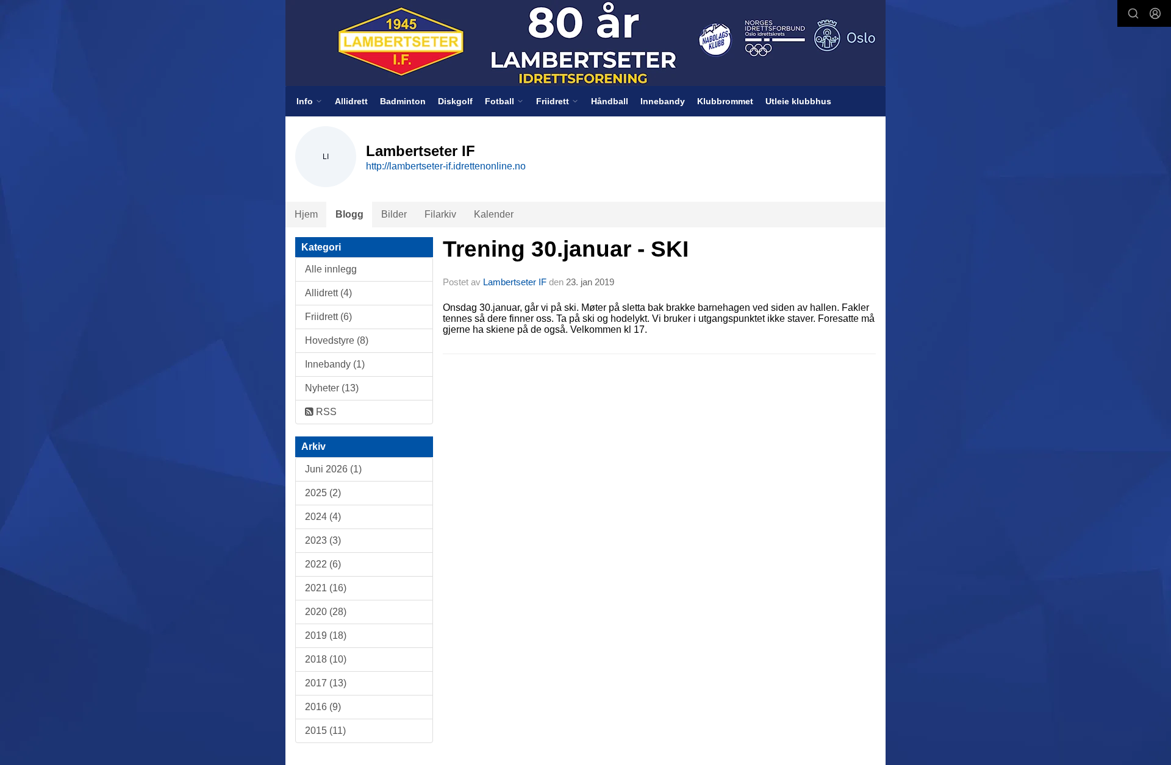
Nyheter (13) (332, 388)
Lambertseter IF (514, 282)
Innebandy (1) (335, 364)
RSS (325, 412)
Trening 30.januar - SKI (566, 249)
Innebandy (662, 101)
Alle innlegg (331, 269)
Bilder (394, 214)
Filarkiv (440, 214)
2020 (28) (325, 612)
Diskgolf (455, 101)
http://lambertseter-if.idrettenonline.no (446, 166)
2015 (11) (325, 730)
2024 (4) (323, 516)
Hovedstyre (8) (336, 340)
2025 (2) (323, 493)
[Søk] (1133, 13)
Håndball (609, 101)
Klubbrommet (725, 101)
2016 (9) (323, 707)
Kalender (494, 214)
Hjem (306, 214)
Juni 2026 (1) (333, 469)
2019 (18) (325, 635)
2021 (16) (325, 588)
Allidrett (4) (328, 293)
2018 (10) (325, 659)
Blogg (349, 214)
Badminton (403, 101)
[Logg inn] (1155, 13)
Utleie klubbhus (798, 101)
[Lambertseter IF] (585, 43)
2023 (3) (323, 540)
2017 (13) (325, 683)
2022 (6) (323, 564)
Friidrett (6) (328, 316)
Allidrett (351, 101)
